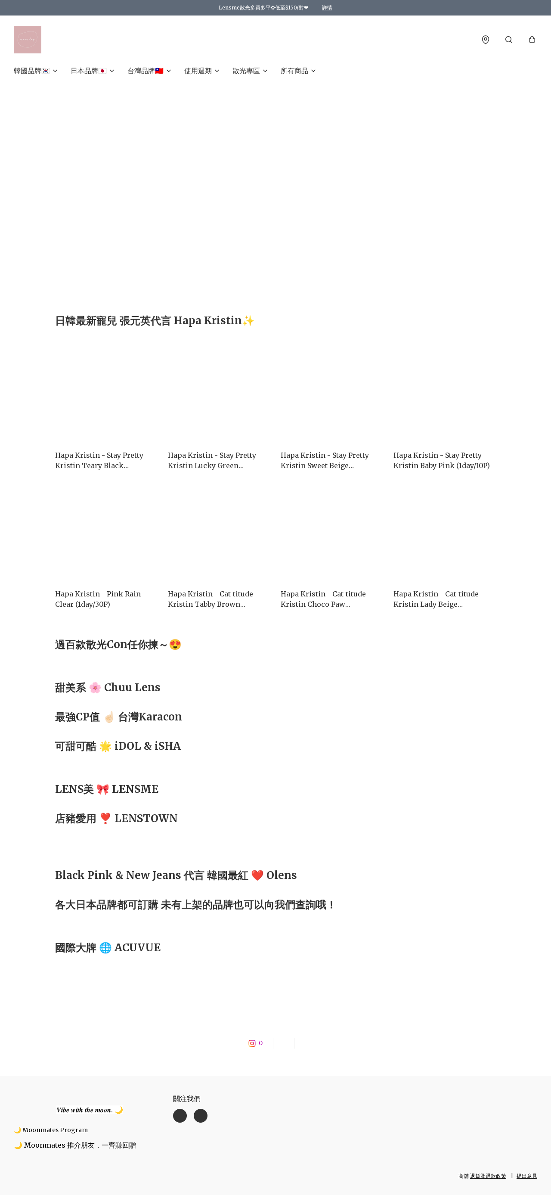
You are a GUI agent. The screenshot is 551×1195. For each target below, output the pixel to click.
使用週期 (198, 70)
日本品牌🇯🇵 (89, 70)
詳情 (327, 7)
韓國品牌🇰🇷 (32, 70)
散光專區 (246, 70)
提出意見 (527, 1176)
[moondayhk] (27, 39)
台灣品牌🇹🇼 (145, 70)
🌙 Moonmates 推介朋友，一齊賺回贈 (75, 1145)
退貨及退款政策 (488, 1176)
